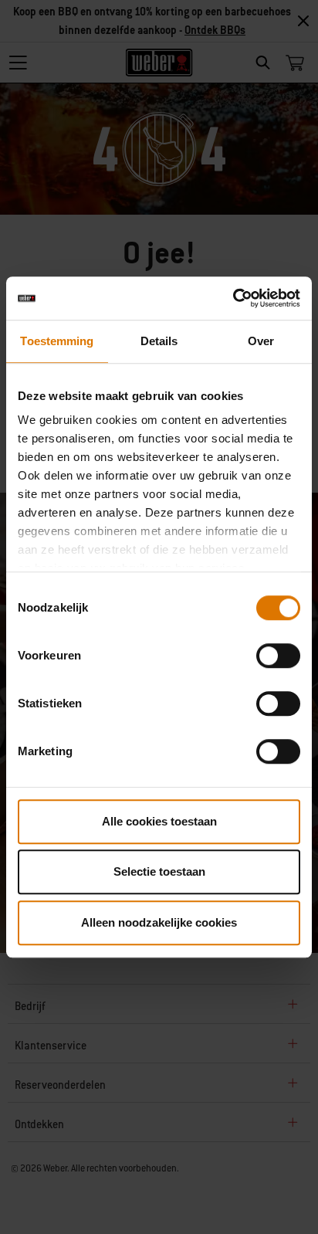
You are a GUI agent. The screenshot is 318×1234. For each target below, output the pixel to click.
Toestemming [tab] (56, 340)
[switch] (278, 655)
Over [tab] (261, 340)
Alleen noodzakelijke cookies (159, 922)
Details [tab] (159, 340)
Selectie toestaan (159, 871)
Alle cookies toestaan (159, 821)
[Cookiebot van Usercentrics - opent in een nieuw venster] (232, 298)
